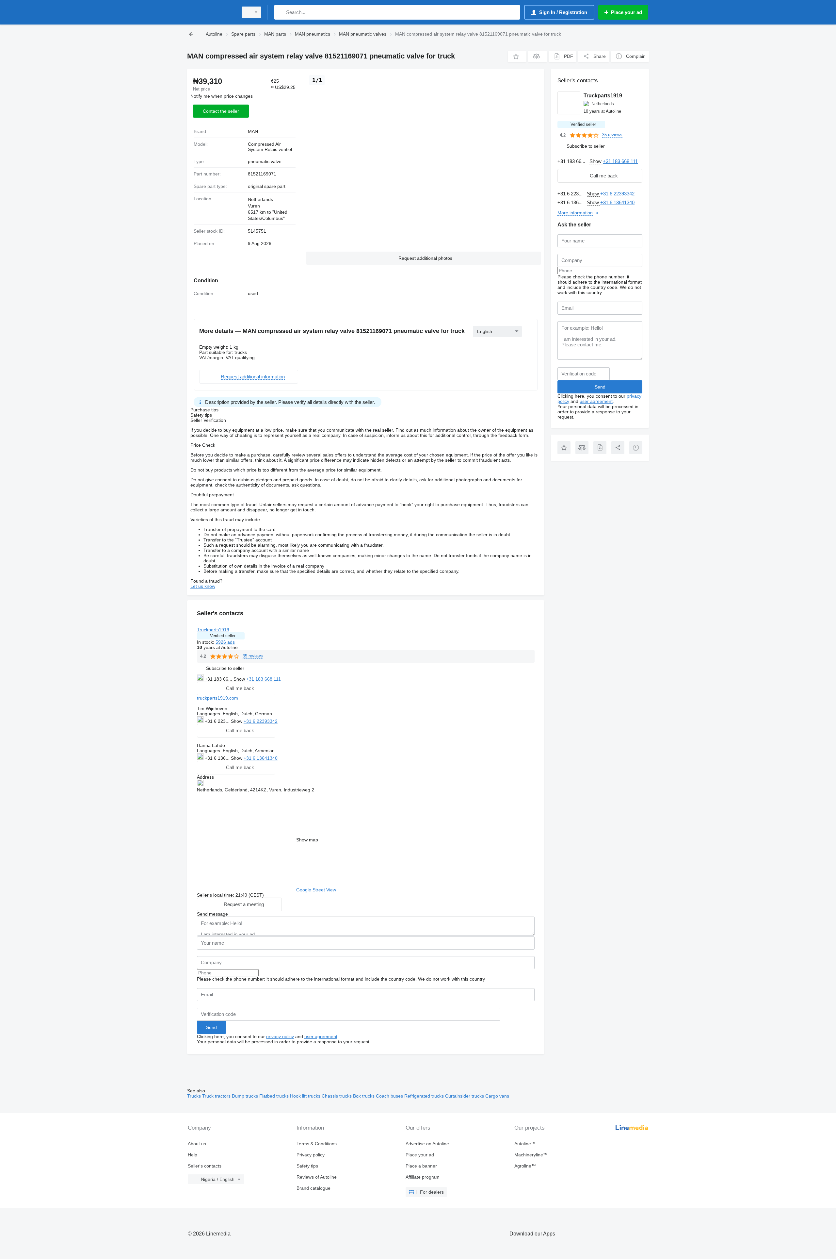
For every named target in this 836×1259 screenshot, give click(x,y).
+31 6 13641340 (261, 758)
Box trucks (364, 1096)
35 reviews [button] (253, 656)
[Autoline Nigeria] (210, 12)
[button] (517, 56)
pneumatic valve (264, 161)
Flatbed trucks (274, 1096)
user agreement (320, 1036)
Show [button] (239, 679)
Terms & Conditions (317, 1143)
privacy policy (280, 1036)
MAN (253, 131)
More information (575, 212)
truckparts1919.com (217, 698)
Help (192, 1154)
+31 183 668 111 (263, 679)
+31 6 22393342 (261, 721)
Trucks (194, 1096)
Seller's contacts (204, 1165)
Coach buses (390, 1096)
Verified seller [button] (222, 635)
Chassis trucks (337, 1096)
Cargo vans (497, 1096)
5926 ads (225, 642)
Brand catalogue (313, 1188)
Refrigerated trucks (424, 1096)
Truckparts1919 (213, 629)
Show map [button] (307, 839)
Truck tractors (217, 1096)
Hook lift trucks (306, 1096)
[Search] (281, 12)
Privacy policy (311, 1154)
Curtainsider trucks (465, 1096)
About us (197, 1143)
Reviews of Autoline (317, 1177)
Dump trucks (245, 1096)
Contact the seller (221, 111)
